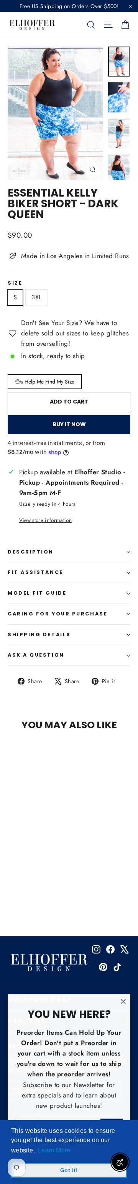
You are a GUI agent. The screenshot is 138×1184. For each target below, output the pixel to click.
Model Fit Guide (37, 593)
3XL (36, 297)
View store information (45, 520)
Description (31, 552)
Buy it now (69, 424)
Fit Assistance (35, 572)
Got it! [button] (69, 1170)
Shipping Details (39, 634)
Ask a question (36, 655)
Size (15, 283)
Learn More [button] (54, 1150)
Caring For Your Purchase (57, 613)
